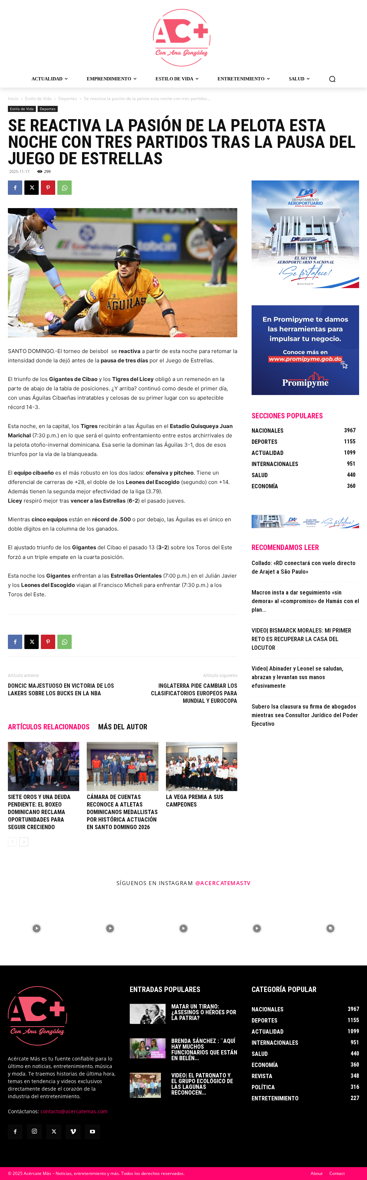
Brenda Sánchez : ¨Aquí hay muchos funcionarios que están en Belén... (204, 1050)
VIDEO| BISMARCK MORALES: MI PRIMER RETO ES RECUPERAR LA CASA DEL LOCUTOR (301, 639)
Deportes (67, 98)
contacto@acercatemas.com (74, 1111)
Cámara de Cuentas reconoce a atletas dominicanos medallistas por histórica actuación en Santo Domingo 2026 (122, 812)
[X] (31, 187)
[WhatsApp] (64, 187)
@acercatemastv (223, 883)
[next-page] (23, 841)
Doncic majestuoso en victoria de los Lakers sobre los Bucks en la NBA (61, 689)
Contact (337, 1173)
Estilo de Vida (38, 98)
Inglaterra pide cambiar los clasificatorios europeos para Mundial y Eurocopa (194, 693)
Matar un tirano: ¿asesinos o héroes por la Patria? (203, 1012)
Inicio (13, 98)
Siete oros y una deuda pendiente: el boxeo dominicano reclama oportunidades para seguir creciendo (39, 812)
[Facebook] (15, 187)
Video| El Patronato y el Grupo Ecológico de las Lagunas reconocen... (202, 1084)
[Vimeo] (73, 1132)
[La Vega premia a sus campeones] (201, 766)
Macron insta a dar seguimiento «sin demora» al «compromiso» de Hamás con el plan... (305, 601)
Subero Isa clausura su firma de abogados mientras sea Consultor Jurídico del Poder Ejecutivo (305, 715)
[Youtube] (92, 1132)
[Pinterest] (48, 187)
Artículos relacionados (49, 727)
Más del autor (122, 727)
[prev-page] (12, 841)
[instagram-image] (36, 928)
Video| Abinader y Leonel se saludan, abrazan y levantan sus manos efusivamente (297, 677)
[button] (332, 79)
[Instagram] (34, 1131)
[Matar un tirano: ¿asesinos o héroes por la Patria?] (148, 1014)
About (317, 1173)
